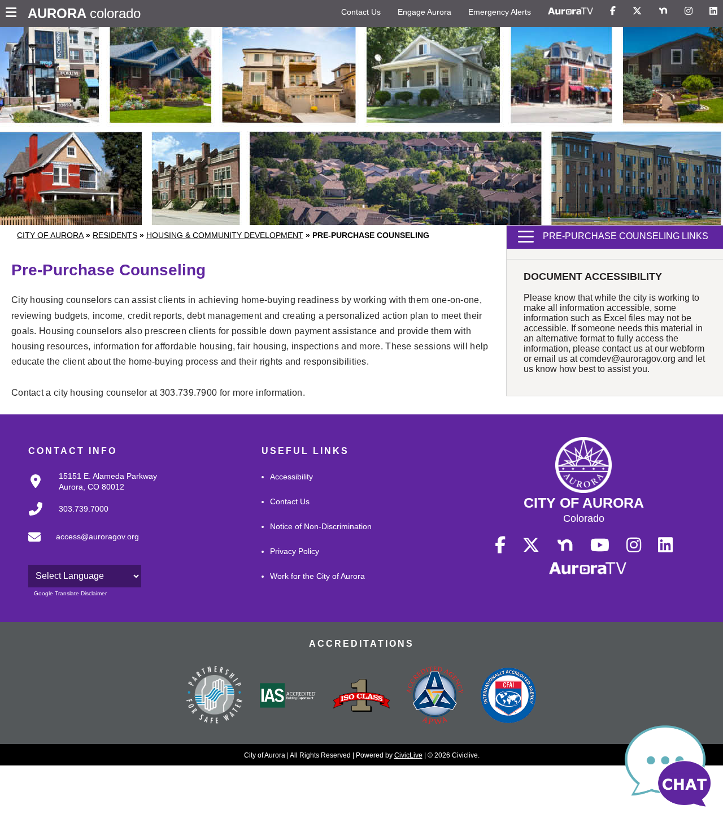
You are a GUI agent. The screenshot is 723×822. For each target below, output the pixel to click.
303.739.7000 (83, 508)
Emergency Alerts (499, 11)
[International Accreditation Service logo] (288, 696)
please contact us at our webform (638, 348)
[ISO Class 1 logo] (361, 696)
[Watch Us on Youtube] (599, 545)
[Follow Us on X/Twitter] (637, 11)
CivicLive (408, 755)
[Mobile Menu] (14, 13)
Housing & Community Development (224, 235)
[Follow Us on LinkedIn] (713, 11)
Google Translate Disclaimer (70, 593)
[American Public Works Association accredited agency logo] (435, 696)
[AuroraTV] (570, 11)
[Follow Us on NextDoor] (663, 11)
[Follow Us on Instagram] (688, 11)
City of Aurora (50, 235)
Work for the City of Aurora (317, 576)
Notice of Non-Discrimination (321, 526)
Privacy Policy (294, 551)
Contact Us (361, 11)
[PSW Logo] (214, 696)
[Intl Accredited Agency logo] (508, 696)
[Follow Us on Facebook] (613, 11)
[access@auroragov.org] (80, 546)
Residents (115, 235)
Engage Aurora (424, 11)
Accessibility (291, 476)
